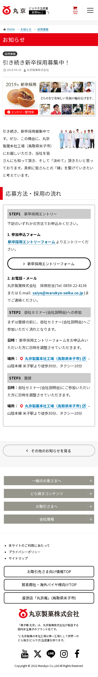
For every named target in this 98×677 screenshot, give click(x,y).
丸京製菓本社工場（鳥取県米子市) (53, 358)
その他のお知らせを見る (51, 450)
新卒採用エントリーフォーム (31, 241)
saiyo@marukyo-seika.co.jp (58, 292)
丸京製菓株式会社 (38, 70)
